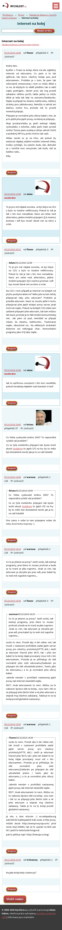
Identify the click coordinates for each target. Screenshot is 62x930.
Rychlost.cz (8, 14)
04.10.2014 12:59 (12, 194)
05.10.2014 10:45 (12, 424)
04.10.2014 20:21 (12, 249)
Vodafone (18, 448)
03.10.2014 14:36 (12, 52)
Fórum (21, 14)
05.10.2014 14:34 (12, 600)
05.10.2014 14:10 (12, 549)
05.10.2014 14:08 (12, 477)
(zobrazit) (9, 56)
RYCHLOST (18, 6)
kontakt (41, 913)
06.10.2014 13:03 (12, 724)
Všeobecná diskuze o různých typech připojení (20, 44)
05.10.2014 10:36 (12, 370)
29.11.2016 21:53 (12, 859)
